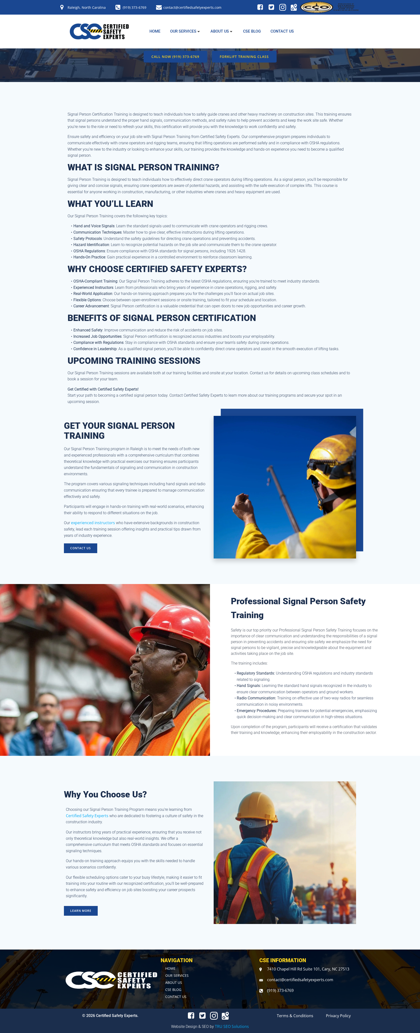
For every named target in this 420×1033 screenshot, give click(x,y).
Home (154, 31)
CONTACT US (282, 31)
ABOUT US (219, 31)
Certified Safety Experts (87, 815)
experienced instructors (93, 522)
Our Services (183, 31)
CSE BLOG (252, 31)
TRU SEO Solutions (232, 1026)
